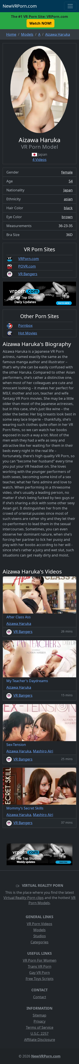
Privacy (39, 1021)
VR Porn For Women (39, 960)
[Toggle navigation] (70, 6)
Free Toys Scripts (40, 978)
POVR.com (27, 266)
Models (39, 929)
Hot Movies (27, 333)
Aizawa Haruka (18, 623)
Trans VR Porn (39, 966)
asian (68, 199)
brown (67, 216)
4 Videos (39, 159)
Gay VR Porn (39, 972)
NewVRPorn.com (20, 6)
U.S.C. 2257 (39, 1033)
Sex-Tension (16, 744)
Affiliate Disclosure (39, 1039)
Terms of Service (39, 1027)
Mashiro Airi (43, 751)
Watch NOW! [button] (40, 23)
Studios (39, 936)
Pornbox (25, 325)
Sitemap (39, 1015)
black (68, 208)
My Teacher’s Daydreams (27, 680)
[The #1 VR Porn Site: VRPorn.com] (39, 854)
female (67, 172)
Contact (39, 997)
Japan (68, 190)
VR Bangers (27, 273)
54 (71, 181)
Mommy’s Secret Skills (24, 808)
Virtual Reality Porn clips (24, 897)
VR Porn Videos (39, 923)
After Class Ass (18, 617)
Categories (39, 942)
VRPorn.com (28, 258)
